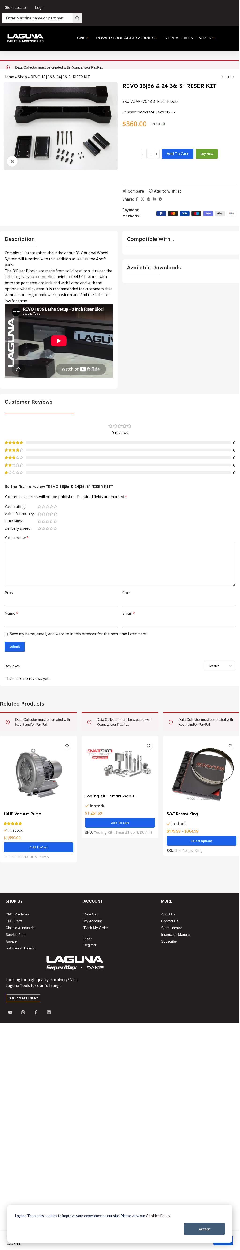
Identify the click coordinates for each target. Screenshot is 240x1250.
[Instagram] (23, 1012)
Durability (13, 521)
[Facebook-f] (36, 1012)
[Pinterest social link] (149, 199)
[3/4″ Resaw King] (201, 774)
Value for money (19, 514)
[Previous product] (222, 77)
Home (9, 76)
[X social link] (142, 199)
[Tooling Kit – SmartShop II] (120, 765)
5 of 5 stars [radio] (55, 507)
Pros (9, 592)
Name (11, 613)
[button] (38, 847)
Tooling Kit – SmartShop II (110, 796)
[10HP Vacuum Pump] (38, 774)
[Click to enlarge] (12, 161)
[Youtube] (10, 1012)
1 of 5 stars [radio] (39, 507)
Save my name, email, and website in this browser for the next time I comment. (78, 633)
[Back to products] (228, 77)
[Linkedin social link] (154, 199)
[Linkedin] (48, 1012)
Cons (126, 592)
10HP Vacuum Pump (22, 813)
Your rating (15, 507)
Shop (22, 76)
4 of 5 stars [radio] (51, 507)
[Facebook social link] (136, 199)
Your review (17, 537)
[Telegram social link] (160, 199)
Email (128, 613)
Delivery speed (17, 528)
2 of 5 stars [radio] (43, 507)
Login (40, 8)
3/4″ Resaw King (182, 813)
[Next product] (233, 77)
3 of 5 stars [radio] (47, 507)
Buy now (206, 154)
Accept (204, 1229)
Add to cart (178, 153)
